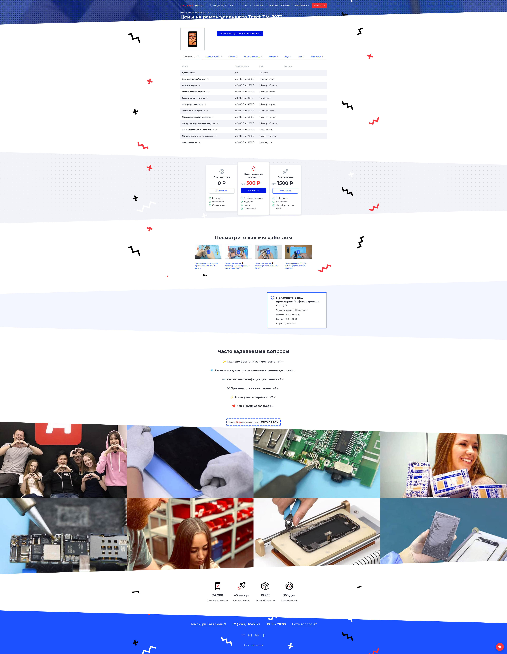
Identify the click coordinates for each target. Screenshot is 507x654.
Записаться (319, 5)
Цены (246, 5)
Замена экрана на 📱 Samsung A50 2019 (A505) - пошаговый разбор (237, 265)
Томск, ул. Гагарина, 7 (208, 624)
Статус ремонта (301, 5)
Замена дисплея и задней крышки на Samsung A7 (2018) (206, 265)
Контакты (285, 5)
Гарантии (258, 5)
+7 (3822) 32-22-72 (224, 5)
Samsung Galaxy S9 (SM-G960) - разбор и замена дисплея (296, 265)
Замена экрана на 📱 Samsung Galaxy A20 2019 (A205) (266, 265)
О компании (272, 5)
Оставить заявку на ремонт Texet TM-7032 (240, 33)
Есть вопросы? (304, 624)
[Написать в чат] (500, 647)
